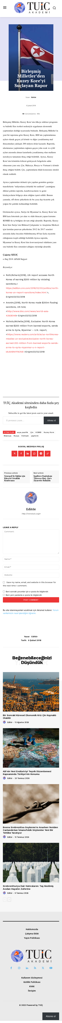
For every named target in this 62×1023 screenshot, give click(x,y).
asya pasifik (22, 432)
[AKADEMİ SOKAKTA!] (32, 7)
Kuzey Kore (49, 432)
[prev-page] (4, 899)
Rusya (16, 436)
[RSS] (35, 968)
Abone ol (51, 420)
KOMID (39, 432)
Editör (33, 97)
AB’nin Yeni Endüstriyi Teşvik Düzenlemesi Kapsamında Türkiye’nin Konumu (27, 772)
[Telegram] (41, 453)
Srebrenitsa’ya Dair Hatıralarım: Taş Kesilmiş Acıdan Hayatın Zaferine (28, 887)
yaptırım (35, 436)
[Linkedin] (28, 453)
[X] (14, 453)
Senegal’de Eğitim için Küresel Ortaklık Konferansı (14, 478)
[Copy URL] (47, 453)
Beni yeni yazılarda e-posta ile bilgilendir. (24, 595)
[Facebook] (21, 453)
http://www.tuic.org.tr (31, 514)
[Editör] (31, 497)
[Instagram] (19, 968)
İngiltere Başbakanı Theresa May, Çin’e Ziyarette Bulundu (43, 478)
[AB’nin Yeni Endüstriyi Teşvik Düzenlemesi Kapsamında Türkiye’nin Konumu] (31, 748)
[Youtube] (51, 968)
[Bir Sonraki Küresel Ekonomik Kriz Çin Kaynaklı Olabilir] (31, 692)
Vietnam (25, 436)
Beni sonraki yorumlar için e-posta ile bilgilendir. (27, 591)
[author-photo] (5, 722)
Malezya (7, 436)
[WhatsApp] (34, 453)
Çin (31, 432)
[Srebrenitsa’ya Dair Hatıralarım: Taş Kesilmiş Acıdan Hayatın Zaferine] (31, 862)
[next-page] (9, 899)
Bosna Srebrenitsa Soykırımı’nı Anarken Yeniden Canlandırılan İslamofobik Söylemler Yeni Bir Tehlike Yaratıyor (30, 830)
